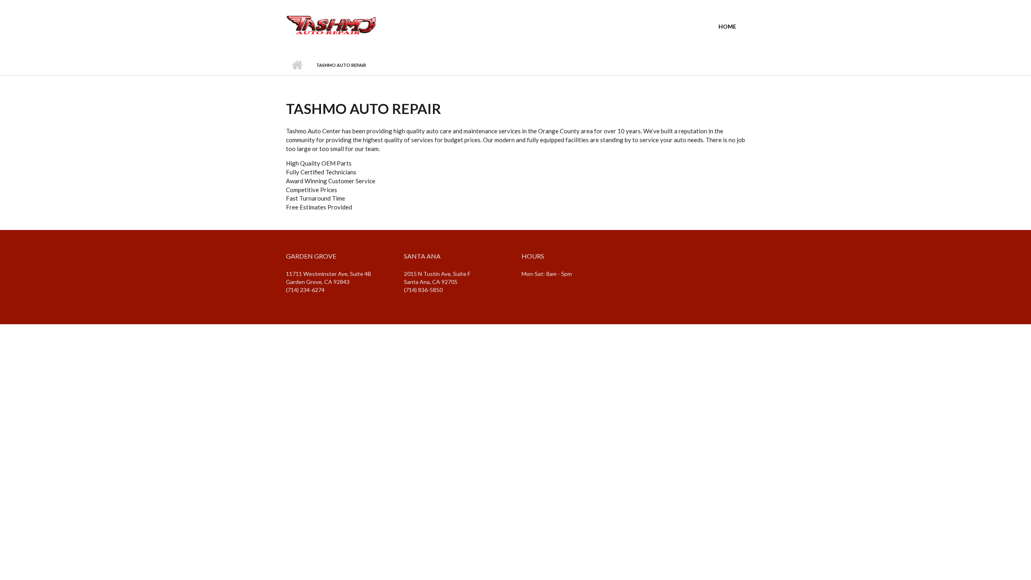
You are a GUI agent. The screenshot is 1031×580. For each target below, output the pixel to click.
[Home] (331, 23)
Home (727, 26)
